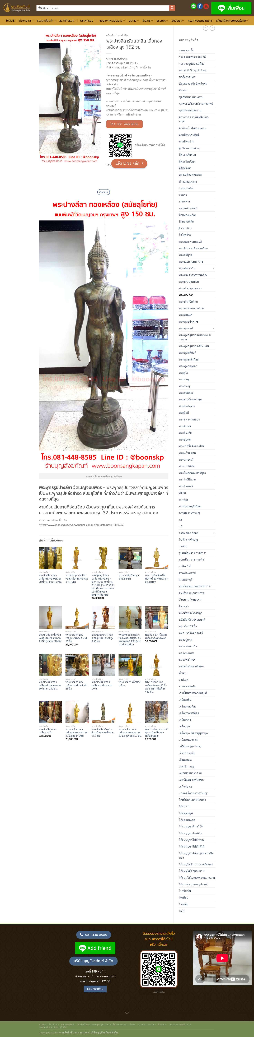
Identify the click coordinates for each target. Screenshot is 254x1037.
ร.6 (180, 519)
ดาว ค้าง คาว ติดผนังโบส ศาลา (193, 119)
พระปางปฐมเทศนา (190, 288)
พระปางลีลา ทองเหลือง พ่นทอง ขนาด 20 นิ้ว (76, 638)
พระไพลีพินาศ (187, 479)
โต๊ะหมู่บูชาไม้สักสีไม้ (191, 846)
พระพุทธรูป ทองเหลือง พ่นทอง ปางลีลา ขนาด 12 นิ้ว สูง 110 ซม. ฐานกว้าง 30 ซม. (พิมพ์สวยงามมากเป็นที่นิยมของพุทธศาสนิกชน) (103, 585)
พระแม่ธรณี (186, 459)
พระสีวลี (184, 412)
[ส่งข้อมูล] (172, 8)
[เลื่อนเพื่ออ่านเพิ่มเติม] (127, 1013)
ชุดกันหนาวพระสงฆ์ (191, 97)
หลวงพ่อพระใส (188, 646)
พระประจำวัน (187, 268)
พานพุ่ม (183, 499)
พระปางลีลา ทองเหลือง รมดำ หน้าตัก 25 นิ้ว (76, 685)
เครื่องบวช (185, 719)
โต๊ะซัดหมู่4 (186, 813)
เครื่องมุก (184, 726)
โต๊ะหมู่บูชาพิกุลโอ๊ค (191, 826)
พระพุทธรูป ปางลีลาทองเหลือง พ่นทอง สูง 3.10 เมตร (76, 578)
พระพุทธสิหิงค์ (187, 352)
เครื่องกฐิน (185, 699)
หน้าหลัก (110, 35)
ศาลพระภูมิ (186, 579)
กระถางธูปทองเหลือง (191, 63)
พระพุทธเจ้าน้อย (189, 359)
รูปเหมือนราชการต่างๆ (192, 552)
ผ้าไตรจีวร (185, 234)
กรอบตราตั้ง (186, 50)
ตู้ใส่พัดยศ (185, 168)
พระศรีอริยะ (186, 392)
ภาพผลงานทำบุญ (189, 512)
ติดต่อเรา (177, 21)
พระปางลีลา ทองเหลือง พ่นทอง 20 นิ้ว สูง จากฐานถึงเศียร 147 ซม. (156, 686)
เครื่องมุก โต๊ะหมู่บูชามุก (193, 733)
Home (10, 21)
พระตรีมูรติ (185, 254)
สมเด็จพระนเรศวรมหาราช (195, 586)
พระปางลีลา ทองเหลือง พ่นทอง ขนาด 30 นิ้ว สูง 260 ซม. (50, 685)
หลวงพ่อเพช (186, 653)
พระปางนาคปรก (189, 281)
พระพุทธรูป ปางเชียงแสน (194, 346)
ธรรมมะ (161, 21)
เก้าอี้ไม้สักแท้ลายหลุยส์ (193, 693)
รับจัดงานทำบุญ (188, 539)
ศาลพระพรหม (187, 573)
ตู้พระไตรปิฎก (187, 161)
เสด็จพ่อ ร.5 (185, 786)
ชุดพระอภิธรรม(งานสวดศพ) (196, 103)
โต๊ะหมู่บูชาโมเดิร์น (190, 833)
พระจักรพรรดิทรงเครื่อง (193, 248)
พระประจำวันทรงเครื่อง (193, 274)
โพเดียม (183, 897)
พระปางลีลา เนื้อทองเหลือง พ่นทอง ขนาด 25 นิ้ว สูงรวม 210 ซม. (50, 638)
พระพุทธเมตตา (188, 366)
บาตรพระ (184, 201)
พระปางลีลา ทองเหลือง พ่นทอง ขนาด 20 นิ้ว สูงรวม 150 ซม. (130, 732)
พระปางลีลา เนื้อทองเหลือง (129, 683)
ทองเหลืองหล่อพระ (190, 174)
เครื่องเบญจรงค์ (188, 739)
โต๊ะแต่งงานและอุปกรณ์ (193, 884)
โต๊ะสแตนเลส (187, 819)
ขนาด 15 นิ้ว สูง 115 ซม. (193, 70)
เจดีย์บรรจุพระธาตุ (190, 746)
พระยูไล (184, 372)
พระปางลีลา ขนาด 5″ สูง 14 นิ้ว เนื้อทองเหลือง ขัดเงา (156, 732)
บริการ (132, 21)
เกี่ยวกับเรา (24, 21)
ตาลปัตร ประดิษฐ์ (189, 134)
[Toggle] (213, 268)
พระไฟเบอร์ (186, 486)
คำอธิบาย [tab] (103, 192)
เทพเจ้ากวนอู (186, 766)
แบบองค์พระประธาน (111, 21)
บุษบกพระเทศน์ (188, 208)
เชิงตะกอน (185, 759)
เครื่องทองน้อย (187, 706)
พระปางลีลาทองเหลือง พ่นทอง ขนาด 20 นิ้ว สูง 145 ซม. (76, 732)
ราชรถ (183, 546)
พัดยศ (182, 492)
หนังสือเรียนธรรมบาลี (192, 619)
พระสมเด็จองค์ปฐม (190, 399)
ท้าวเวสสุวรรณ (188, 181)
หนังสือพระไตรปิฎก (191, 612)
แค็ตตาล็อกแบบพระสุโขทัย (231, 21)
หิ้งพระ (183, 673)
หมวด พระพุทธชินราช (200, 21)
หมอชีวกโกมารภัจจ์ (191, 633)
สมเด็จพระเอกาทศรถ (191, 592)
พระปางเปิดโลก (188, 301)
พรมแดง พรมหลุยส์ (190, 241)
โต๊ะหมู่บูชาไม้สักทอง (191, 839)
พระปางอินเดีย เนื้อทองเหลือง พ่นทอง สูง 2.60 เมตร (156, 578)
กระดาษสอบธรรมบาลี (192, 56)
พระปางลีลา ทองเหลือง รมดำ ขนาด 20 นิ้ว (102, 685)
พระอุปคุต (185, 439)
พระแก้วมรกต (187, 452)
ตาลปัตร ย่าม (186, 141)
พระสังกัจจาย (187, 406)
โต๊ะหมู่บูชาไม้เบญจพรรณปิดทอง (196, 855)
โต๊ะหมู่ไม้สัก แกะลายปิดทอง (196, 864)
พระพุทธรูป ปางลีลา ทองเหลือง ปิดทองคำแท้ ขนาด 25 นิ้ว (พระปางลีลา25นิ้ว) (130, 639)
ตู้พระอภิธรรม (187, 154)
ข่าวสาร (146, 21)
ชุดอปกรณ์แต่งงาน (190, 110)
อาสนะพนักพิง (187, 686)
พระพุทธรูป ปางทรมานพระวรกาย (195, 337)
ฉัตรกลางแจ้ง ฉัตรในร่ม (193, 83)
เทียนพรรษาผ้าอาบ (190, 773)
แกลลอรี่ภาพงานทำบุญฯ (193, 793)
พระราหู (184, 379)
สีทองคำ (184, 606)
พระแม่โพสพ (187, 466)
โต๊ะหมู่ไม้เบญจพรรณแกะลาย (197, 877)
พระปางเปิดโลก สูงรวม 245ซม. (129, 577)
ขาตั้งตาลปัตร (187, 76)
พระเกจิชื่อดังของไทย (192, 446)
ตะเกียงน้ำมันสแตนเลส (192, 128)
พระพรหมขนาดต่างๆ (191, 308)
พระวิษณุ (184, 386)
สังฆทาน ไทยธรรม (190, 599)
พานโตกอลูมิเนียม (190, 506)
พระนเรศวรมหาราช (191, 261)
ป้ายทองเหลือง (187, 214)
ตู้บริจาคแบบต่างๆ (189, 148)
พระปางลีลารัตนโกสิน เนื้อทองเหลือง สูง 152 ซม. (103, 732)
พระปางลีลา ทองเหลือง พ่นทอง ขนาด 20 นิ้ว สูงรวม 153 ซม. (50, 578)
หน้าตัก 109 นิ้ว (188, 626)
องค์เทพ (184, 679)
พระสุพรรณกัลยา (189, 419)
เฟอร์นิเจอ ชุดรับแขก (191, 779)
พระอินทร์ (185, 426)
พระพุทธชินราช (188, 321)
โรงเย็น (183, 904)
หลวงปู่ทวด (185, 639)
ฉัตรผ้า (183, 90)
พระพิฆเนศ (185, 314)
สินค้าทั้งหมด (66, 21)
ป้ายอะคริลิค (186, 221)
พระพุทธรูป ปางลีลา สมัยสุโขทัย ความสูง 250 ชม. (102, 638)
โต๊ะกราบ (184, 806)
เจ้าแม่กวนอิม (187, 753)
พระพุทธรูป (86, 21)
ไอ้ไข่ (182, 911)
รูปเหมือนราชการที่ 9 (191, 559)
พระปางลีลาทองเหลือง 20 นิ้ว (47, 731)
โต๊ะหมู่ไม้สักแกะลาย (191, 870)
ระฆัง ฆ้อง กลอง (188, 532)
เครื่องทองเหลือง (189, 713)
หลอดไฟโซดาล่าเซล (191, 666)
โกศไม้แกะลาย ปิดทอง (192, 799)
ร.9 (180, 526)
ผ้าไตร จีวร (185, 228)
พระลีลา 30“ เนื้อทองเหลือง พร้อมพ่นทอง (156, 636)
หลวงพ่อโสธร (187, 659)
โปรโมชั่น (185, 890)
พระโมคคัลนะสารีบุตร (192, 472)
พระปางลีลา (186, 295)
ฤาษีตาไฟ (185, 566)
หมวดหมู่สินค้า (45, 21)
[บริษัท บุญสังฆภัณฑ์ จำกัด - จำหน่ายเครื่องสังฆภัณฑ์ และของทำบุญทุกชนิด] (17, 8)
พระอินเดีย (185, 432)
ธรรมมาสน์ (186, 188)
